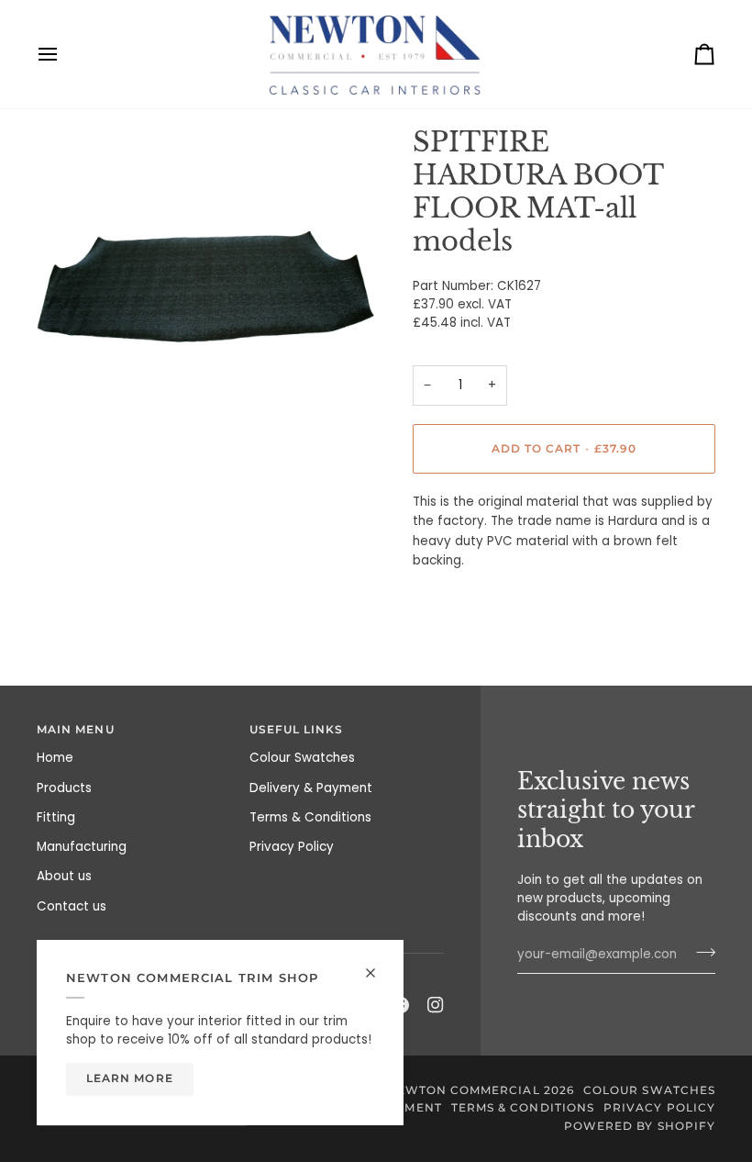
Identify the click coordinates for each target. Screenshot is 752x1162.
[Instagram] (435, 1005)
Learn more (129, 1078)
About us (64, 876)
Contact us (71, 906)
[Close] (378, 973)
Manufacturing (82, 846)
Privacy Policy (291, 846)
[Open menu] (64, 54)
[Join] (700, 951)
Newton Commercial (462, 1090)
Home (55, 757)
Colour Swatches (302, 757)
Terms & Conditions (310, 817)
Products (64, 788)
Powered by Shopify (639, 1126)
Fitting (56, 817)
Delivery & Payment (310, 788)
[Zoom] (71, 431)
